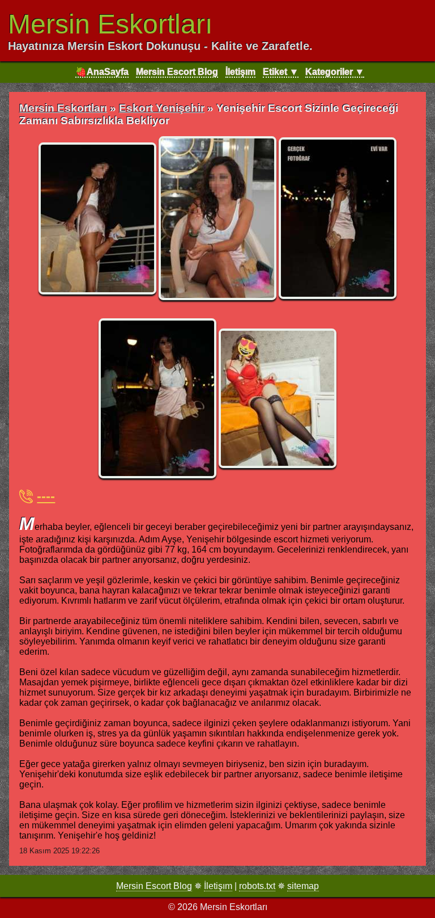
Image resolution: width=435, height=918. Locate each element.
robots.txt (257, 886)
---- (46, 496)
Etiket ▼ (280, 72)
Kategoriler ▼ (334, 72)
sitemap (303, 886)
